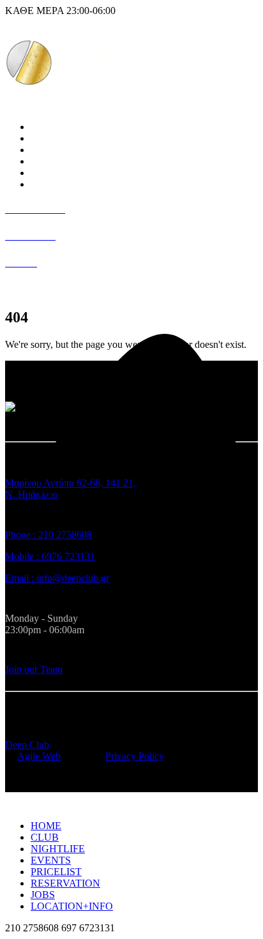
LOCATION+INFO (72, 184)
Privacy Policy (134, 756)
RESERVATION (65, 883)
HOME (46, 825)
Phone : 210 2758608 (48, 534)
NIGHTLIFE (58, 138)
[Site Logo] (62, 85)
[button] (12, 804)
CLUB (45, 126)
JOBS (43, 172)
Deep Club (27, 744)
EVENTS (51, 149)
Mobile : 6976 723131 (50, 556)
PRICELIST (56, 161)
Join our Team (34, 669)
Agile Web (39, 756)
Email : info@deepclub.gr (57, 578)
